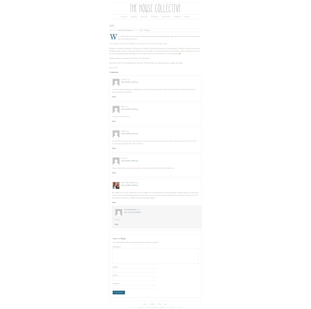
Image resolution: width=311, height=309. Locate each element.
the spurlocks (130, 209)
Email (115, 275)
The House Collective (155, 8)
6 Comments (147, 30)
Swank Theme (140, 307)
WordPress (172, 307)
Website (116, 283)
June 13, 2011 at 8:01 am (129, 133)
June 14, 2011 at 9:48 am (132, 212)
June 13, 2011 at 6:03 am (129, 109)
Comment (117, 247)
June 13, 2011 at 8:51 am (129, 161)
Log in (181, 307)
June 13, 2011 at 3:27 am (129, 82)
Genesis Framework (153, 307)
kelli (141, 30)
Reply (114, 97)
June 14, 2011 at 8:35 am (129, 185)
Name (115, 267)
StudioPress (162, 307)
